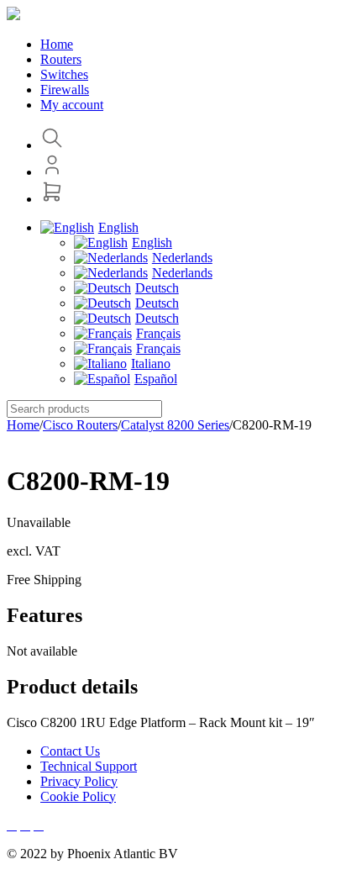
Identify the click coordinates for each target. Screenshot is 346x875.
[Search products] (52, 145)
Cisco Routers (80, 425)
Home (23, 425)
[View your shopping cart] (52, 199)
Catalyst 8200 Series (175, 425)
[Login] (52, 172)
